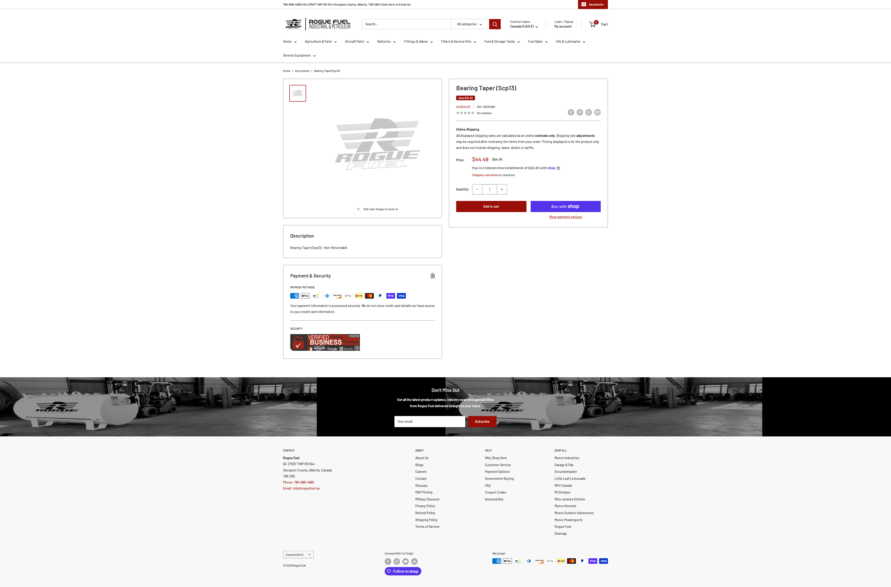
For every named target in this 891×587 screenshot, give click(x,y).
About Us (422, 458)
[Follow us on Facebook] (388, 561)
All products (302, 70)
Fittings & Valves (416, 41)
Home (287, 41)
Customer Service (498, 465)
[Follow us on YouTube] (405, 561)
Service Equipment (297, 55)
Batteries (384, 41)
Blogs (419, 465)
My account (563, 26)
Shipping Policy (426, 520)
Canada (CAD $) (294, 554)
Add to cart (491, 206)
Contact (421, 479)
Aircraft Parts (354, 41)
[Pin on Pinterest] (580, 112)
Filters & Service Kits (456, 41)
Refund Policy (425, 513)
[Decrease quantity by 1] (477, 189)
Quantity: (462, 189)
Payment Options (497, 472)
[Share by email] (597, 112)
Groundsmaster (566, 472)
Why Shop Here (496, 458)
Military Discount (427, 499)
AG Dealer (463, 106)
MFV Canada (563, 485)
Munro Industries (567, 458)
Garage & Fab (564, 465)
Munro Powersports (569, 520)
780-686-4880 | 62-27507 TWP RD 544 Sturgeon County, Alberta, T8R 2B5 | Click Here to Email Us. (347, 4)
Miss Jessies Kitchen (570, 499)
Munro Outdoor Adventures (574, 513)
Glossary (421, 485)
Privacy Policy (425, 506)
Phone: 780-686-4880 (298, 482)
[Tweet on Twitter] (588, 112)
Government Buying (499, 479)
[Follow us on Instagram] (397, 561)
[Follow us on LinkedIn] (414, 561)
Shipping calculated (485, 175)
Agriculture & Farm (318, 41)
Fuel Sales (535, 41)
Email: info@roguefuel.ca (301, 488)
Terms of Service (427, 527)
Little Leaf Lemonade (570, 479)
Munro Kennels (565, 506)
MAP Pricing (424, 492)
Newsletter (596, 4)
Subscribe (482, 421)
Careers (421, 472)
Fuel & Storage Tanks (499, 41)
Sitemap (561, 533)
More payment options (565, 217)
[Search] (495, 24)
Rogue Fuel (563, 527)
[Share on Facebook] (571, 112)
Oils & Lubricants (568, 41)
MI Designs (562, 492)
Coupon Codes (495, 492)
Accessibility (494, 499)
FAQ (488, 485)
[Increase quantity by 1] (502, 189)
